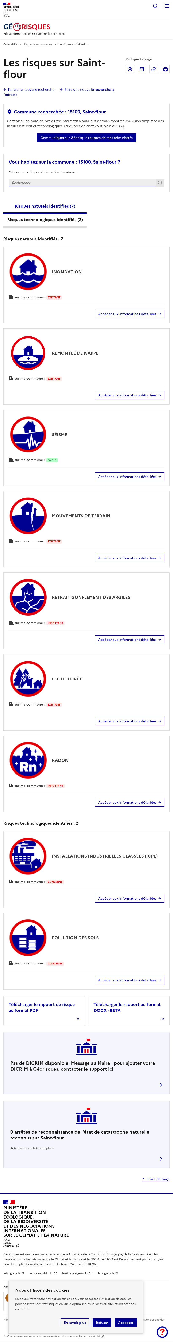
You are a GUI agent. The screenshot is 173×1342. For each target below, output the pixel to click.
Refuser (102, 1322)
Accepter (125, 1322)
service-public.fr (41, 1273)
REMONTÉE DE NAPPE (75, 353)
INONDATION (67, 272)
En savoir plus (75, 1322)
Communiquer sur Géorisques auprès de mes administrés (87, 137)
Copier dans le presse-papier (153, 69)
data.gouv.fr (105, 1273)
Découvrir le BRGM (83, 1264)
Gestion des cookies (152, 1320)
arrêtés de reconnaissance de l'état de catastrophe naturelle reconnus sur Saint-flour (79, 1135)
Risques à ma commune (38, 44)
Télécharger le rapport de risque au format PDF (42, 1007)
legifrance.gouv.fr (75, 1273)
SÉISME (59, 434)
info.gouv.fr (11, 1273)
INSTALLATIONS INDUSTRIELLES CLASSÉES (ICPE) (105, 856)
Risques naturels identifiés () (45, 206)
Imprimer (165, 69)
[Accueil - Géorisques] (34, 27)
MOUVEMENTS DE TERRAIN (81, 516)
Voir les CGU (114, 125)
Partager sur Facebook (130, 69)
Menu (167, 6)
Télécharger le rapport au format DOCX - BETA (127, 1007)
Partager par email (142, 69)
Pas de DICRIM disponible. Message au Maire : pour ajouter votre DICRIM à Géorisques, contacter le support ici (82, 1066)
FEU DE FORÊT (67, 679)
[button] (162, 1332)
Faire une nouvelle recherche (31, 89)
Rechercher (155, 6)
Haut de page (158, 1179)
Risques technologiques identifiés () (45, 219)
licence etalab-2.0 (89, 1336)
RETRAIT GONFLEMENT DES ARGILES (91, 597)
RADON (60, 760)
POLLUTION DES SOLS (75, 938)
